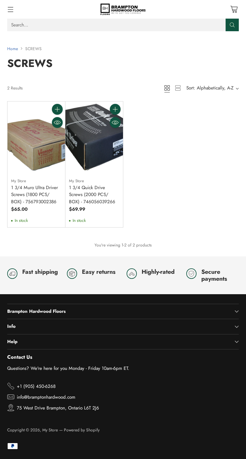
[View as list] (178, 88)
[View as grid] (167, 88)
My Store (50, 430)
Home (12, 49)
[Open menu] (10, 9)
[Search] (232, 25)
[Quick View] (57, 122)
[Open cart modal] (234, 9)
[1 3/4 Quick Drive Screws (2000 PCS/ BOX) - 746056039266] (94, 137)
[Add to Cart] (57, 109)
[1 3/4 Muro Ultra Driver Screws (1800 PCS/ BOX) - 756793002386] (36, 137)
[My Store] (123, 9)
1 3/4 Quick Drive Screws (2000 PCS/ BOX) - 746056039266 (92, 194)
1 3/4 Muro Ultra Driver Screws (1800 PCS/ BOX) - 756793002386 (34, 194)
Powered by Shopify (82, 430)
